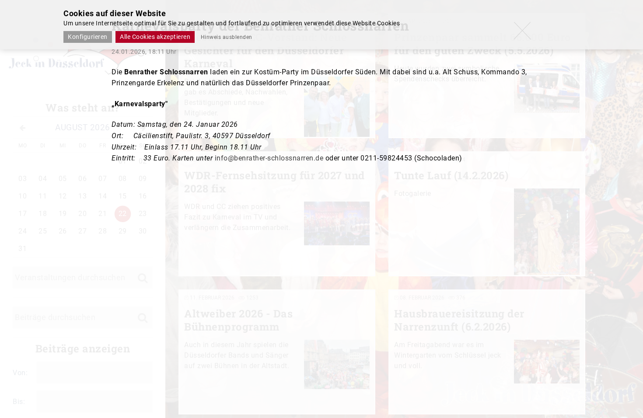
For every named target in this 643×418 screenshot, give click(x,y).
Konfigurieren (88, 36)
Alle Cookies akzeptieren (155, 36)
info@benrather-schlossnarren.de (269, 158)
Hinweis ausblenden (226, 37)
